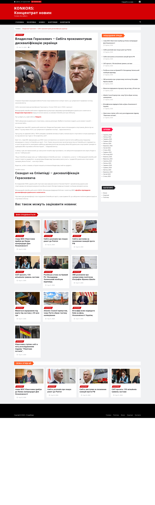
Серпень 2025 (107, 161)
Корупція (52, 22)
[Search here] (140, 22)
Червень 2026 (107, 139)
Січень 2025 (107, 176)
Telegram (38, 117)
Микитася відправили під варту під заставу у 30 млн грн (27, 313)
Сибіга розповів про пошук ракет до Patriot (117, 50)
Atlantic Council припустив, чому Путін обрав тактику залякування (56, 313)
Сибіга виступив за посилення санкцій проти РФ (83, 241)
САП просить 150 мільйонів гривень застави (117, 63)
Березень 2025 (107, 172)
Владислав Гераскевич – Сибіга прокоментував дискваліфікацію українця (44, 28)
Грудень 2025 (107, 152)
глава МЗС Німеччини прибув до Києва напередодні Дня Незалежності (28, 391)
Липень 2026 (107, 137)
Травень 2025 (107, 167)
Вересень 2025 (107, 159)
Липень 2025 (107, 163)
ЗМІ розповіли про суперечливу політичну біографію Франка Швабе (83, 277)
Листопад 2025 (108, 154)
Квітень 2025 (107, 170)
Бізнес (42, 22)
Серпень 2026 (107, 135)
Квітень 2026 (107, 143)
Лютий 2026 (107, 148)
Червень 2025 (107, 165)
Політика (31, 22)
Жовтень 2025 (107, 157)
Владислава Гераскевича (24, 113)
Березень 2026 (107, 146)
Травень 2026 (107, 141)
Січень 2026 (107, 150)
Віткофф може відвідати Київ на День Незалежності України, (83, 313)
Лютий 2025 (107, 174)
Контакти (65, 22)
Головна (20, 22)
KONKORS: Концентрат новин (33, 10)
